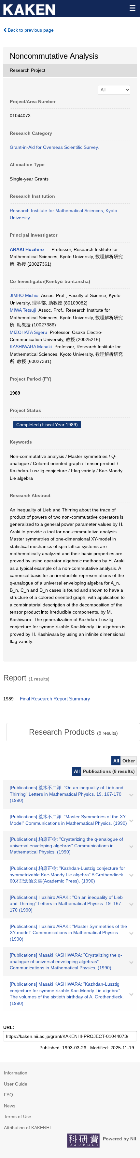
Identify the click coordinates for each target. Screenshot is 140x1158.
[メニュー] (132, 7)
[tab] (73, 732)
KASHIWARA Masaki (31, 346)
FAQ (8, 1094)
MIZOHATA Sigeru (28, 332)
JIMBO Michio (24, 295)
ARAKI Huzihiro (27, 249)
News (9, 1105)
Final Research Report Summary (55, 698)
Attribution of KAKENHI (27, 1127)
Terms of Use (17, 1116)
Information (15, 1072)
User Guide (15, 1084)
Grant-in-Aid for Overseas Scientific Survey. (54, 147)
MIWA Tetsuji (23, 310)
